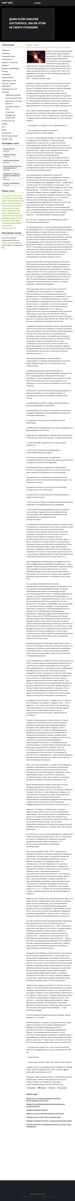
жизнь (16, 208)
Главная (29, 45)
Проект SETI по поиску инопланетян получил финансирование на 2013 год (43, 1099)
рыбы (13, 220)
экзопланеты (7, 225)
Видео (4, 130)
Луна (9, 201)
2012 (3, 196)
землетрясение (14, 210)
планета (13, 218)
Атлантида (9, 112)
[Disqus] (49, 1155)
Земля (20, 198)
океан (20, 215)
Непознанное (7, 59)
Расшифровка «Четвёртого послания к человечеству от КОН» (11, 175)
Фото (4, 127)
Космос (5, 71)
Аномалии (6, 53)
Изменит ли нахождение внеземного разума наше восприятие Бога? (45, 1105)
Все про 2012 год (8, 121)
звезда (4, 210)
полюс (19, 218)
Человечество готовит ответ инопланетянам (43, 1117)
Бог (20, 196)
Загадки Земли (11, 198)
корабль (11, 213)
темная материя (8, 223)
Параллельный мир (12, 95)
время (4, 205)
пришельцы (6, 220)
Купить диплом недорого (11, 243)
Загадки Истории (8, 56)
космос (17, 213)
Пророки (5, 65)
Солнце (5, 203)
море (16, 215)
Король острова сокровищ (11, 160)
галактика (6, 208)
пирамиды (6, 218)
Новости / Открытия (9, 62)
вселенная (11, 205)
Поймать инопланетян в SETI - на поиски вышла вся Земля (49, 1121)
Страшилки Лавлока (9, 154)
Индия (4, 201)
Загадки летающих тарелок (37, 1110)
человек (18, 223)
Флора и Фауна (7, 77)
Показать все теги (9, 228)
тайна (18, 220)
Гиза (3, 198)
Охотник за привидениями (11, 183)
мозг (12, 215)
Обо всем (5, 92)
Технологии (6, 74)
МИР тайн (7, 3)
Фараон (11, 203)
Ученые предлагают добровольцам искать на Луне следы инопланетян (48, 1125)
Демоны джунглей (8, 149)
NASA (8, 196)
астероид (17, 203)
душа (12, 208)
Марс (18, 201)
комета (5, 213)
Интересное (6, 133)
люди (4, 215)
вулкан (18, 205)
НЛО (22, 201)
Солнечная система (9, 89)
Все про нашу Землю (10, 136)
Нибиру (5, 124)
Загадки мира (7, 139)
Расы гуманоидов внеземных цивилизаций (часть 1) (12, 167)
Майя (13, 201)
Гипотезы (5, 50)
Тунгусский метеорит (13, 98)
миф (8, 215)
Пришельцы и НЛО (9, 80)
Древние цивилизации (10, 68)
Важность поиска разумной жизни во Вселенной (45, 1113)
